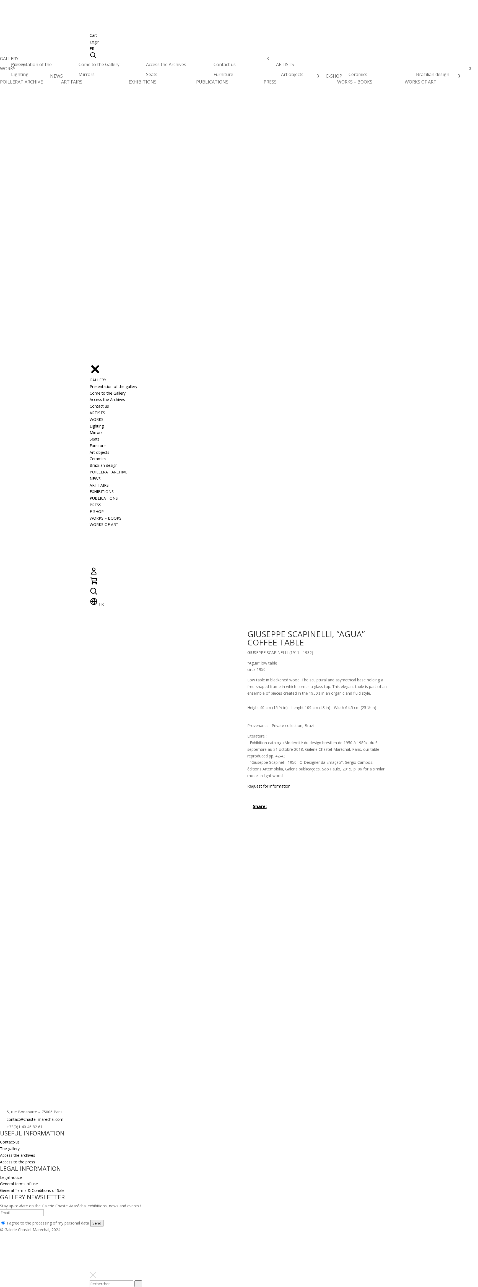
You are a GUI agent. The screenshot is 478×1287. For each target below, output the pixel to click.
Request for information (268, 786)
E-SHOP (334, 77)
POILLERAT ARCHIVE (21, 83)
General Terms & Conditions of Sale (32, 1190)
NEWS (56, 77)
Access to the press (17, 1161)
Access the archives (17, 1155)
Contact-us (10, 1142)
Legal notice (11, 1177)
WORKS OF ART (421, 82)
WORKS (7, 70)
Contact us (225, 64)
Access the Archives (166, 64)
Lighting (19, 74)
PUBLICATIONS (212, 82)
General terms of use (19, 1183)
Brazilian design (432, 74)
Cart (93, 35)
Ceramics (358, 74)
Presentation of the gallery (31, 64)
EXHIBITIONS (143, 82)
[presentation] (138, 1283)
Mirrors (87, 74)
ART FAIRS (71, 82)
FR (92, 48)
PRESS (270, 82)
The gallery (10, 1148)
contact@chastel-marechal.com (35, 1119)
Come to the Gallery (99, 64)
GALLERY (9, 60)
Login (95, 42)
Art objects (292, 74)
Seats (151, 74)
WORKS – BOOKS (354, 82)
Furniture (223, 74)
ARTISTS (285, 65)
